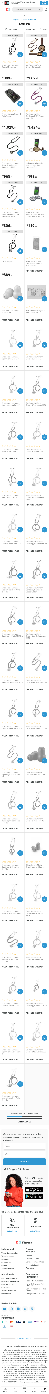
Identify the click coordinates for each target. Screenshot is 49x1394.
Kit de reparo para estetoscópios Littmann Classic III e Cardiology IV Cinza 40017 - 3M (35, 214)
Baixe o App (44, 3)
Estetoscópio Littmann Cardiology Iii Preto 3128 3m (12, 681)
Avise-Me (42, 249)
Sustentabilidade (7, 1268)
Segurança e (32, 1275)
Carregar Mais (24, 1122)
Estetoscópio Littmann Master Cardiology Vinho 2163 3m (11, 590)
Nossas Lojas (6, 1262)
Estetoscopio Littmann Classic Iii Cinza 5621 (34, 358)
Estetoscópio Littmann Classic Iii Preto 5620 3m (35, 820)
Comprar (18, 55)
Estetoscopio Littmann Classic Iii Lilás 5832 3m (10, 1005)
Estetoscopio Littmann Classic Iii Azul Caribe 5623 (36, 1051)
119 (31, 225)
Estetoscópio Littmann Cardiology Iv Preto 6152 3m (12, 635)
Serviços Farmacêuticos (35, 1262)
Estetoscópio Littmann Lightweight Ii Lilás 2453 (10, 358)
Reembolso (5, 1288)
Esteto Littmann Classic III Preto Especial (11, 115)
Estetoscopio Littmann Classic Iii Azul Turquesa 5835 (35, 497)
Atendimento (7, 1274)
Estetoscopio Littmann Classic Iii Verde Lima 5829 (11, 543)
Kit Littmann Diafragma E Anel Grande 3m (35, 312)
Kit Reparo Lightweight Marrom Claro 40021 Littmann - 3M (34, 165)
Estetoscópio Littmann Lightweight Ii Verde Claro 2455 (11, 1052)
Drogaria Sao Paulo (20, 20)
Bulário (4, 1265)
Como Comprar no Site (10, 1278)
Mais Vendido (14, 29)
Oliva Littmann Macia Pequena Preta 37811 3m (35, 774)
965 (7, 176)
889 (7, 78)
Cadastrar (24, 1162)
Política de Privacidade (34, 1281)
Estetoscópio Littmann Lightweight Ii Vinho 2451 (11, 404)
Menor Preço (31, 29)
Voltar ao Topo (23, 1338)
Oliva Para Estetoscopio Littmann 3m (10, 312)
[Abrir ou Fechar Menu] (3, 9)
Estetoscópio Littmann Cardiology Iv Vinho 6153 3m (36, 727)
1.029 (33, 78)
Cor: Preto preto (8, 261)
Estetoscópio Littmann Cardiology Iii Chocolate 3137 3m (10, 867)
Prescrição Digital (32, 1265)
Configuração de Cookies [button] (35, 1294)
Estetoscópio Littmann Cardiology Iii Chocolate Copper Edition (34, 590)
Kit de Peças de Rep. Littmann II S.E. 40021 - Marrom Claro (34, 263)
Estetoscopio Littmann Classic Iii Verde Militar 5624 (12, 727)
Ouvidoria (5, 1259)
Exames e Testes (32, 1259)
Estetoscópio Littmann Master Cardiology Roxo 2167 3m (11, 959)
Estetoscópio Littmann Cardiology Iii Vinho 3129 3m (36, 1005)
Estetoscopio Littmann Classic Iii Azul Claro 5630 (11, 912)
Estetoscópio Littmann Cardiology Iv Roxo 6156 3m (36, 543)
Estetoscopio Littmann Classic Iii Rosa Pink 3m (34, 958)
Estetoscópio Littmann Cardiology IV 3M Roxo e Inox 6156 (35, 116)
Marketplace (6, 1294)
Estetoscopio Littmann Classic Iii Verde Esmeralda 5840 (36, 636)
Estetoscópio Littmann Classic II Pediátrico (10, 66)
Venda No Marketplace (9, 1253)
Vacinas (29, 1256)
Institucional (7, 1249)
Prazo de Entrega (8, 1284)
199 (31, 176)
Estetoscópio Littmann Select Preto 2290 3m (10, 496)
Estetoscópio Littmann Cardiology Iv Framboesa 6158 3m (11, 821)
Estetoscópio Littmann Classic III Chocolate (34, 66)
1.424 (33, 127)
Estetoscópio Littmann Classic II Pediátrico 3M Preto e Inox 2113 (10, 214)
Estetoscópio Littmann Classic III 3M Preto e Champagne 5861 (10, 165)
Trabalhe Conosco (8, 1256)
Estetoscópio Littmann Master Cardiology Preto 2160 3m (11, 1098)
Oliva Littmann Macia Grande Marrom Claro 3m (35, 866)
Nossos (30, 1250)
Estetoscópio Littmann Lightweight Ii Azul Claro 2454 (35, 913)
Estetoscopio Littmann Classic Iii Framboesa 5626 (36, 404)
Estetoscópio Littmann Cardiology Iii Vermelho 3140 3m (36, 682)
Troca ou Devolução (8, 1291)
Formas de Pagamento (10, 1281)
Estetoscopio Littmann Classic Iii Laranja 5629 (34, 450)
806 (7, 225)
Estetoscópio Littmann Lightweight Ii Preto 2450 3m (11, 775)
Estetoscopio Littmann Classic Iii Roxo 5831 (10, 450)
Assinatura (30, 1268)
